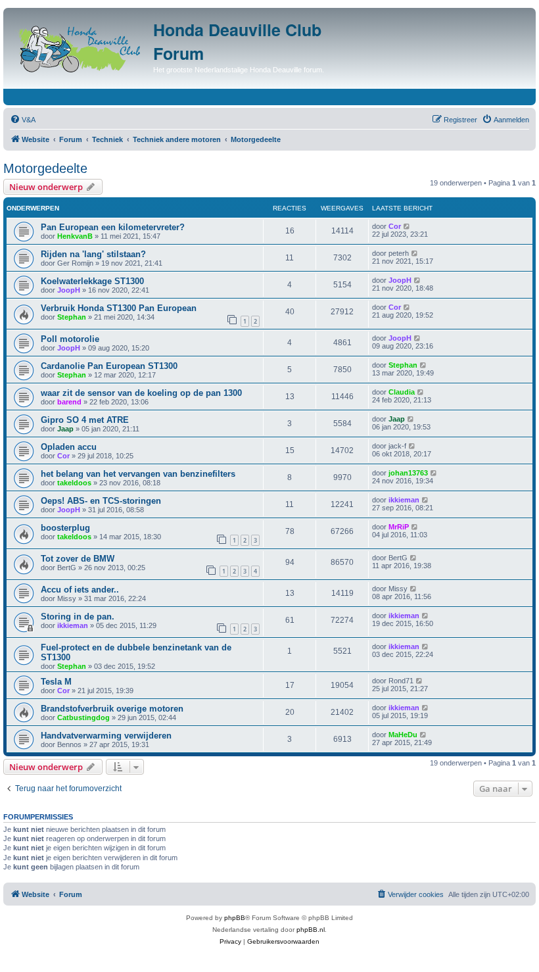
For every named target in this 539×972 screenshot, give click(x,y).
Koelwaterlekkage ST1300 (92, 281)
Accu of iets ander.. (80, 590)
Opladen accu (69, 447)
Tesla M (56, 682)
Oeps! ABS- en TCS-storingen (101, 501)
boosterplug (65, 528)
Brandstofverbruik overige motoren (112, 709)
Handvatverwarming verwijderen (106, 736)
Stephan (71, 317)
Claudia (401, 392)
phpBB (234, 917)
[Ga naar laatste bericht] (407, 226)
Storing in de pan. (77, 616)
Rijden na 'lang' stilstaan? (93, 254)
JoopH (68, 290)
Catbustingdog (83, 717)
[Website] (80, 46)
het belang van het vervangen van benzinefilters (138, 474)
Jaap (65, 429)
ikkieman (403, 500)
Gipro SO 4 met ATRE (85, 420)
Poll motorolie (70, 339)
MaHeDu (402, 735)
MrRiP (398, 527)
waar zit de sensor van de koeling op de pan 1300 (141, 393)
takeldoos (74, 483)
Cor (394, 226)
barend (69, 402)
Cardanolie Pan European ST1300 (109, 366)
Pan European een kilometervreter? (113, 227)
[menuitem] (22, 120)
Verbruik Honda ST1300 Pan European (119, 308)
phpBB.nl (310, 929)
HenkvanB (75, 236)
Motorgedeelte (45, 168)
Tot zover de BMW (77, 559)
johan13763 (408, 473)
